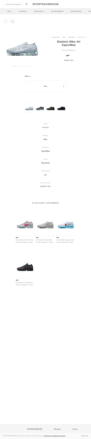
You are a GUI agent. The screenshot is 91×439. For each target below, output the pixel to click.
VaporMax (71, 37)
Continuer (84, 436)
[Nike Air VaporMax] (29, 107)
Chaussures (55, 37)
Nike (63, 37)
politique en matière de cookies (54, 436)
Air (45, 175)
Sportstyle (45, 163)
